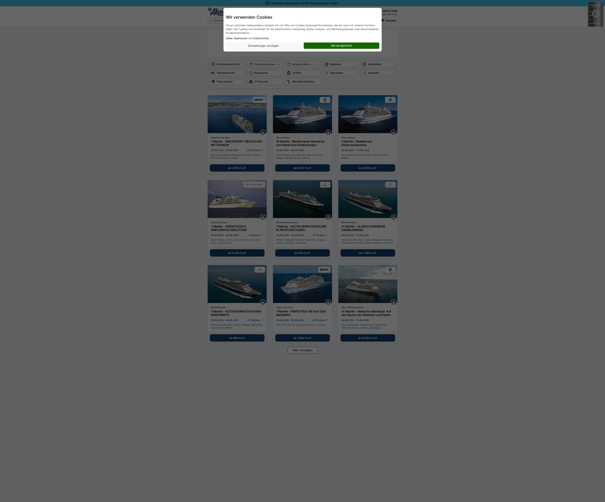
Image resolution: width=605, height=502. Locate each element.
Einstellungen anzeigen (263, 45)
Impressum (240, 38)
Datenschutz (261, 38)
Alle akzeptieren (341, 45)
